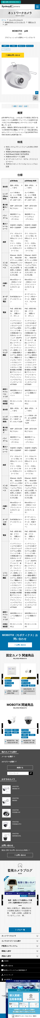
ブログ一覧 (21, 930)
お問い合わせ (21, 645)
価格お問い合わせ (13, 55)
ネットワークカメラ (9, 936)
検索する (20, 767)
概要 (15, 106)
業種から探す (6, 951)
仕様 (25, 106)
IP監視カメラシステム (9, 946)
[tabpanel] (35, 98)
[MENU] (37, 6)
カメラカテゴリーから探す (11, 941)
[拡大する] (36, 92)
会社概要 (7, 979)
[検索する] (31, 773)
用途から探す (6, 956)
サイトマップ (8, 975)
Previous (2, 679)
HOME (6, 961)
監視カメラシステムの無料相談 (14, 970)
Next (37, 679)
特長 (20, 106)
